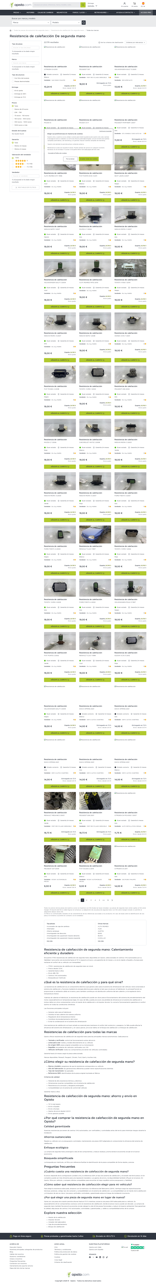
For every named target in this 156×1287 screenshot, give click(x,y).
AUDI (100, 929)
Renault (61, 1057)
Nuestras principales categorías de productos (26, 1249)
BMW (100, 933)
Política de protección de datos (65, 1252)
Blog (11, 1252)
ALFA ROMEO (103, 926)
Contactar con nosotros (18, 1263)
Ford (79, 1057)
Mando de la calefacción (57, 1217)
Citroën (74, 1057)
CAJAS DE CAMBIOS (45, 12)
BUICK (100, 936)
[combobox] (59, 4)
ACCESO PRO (146, 12)
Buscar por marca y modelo (23, 18)
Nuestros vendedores (17, 1256)
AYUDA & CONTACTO (124, 12)
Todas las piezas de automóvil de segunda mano (31, 30)
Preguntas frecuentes (17, 1261)
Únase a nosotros (16, 1259)
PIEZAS (16, 12)
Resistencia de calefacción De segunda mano (67, 30)
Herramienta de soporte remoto (21, 1266)
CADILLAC (102, 938)
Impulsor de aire (54, 1220)
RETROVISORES (100, 12)
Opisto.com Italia (95, 1247)
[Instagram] (103, 1257)
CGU (56, 1247)
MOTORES (30, 12)
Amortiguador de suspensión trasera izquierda (63, 938)
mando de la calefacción (86, 1002)
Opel (84, 1057)
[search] (83, 4)
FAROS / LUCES (79, 12)
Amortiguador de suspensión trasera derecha (63, 936)
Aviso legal (58, 1260)
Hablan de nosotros (17, 1254)
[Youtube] (97, 1257)
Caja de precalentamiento (57, 1224)
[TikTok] (107, 1257)
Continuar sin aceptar (105, 131)
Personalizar (70, 159)
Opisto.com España (96, 1249)
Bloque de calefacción (56, 1227)
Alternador (50, 929)
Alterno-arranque (53, 931)
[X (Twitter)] (93, 1257)
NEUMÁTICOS (62, 12)
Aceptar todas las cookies (89, 159)
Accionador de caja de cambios (58, 926)
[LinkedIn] (100, 1257)
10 (108, 900)
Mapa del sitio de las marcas (20, 1268)
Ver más (50, 941)
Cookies (57, 1257)
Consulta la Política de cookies (57, 153)
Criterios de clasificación (63, 1262)
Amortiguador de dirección (56, 933)
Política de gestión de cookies (65, 1254)
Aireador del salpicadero (57, 1222)
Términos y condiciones (62, 1249)
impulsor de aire (104, 1002)
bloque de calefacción (110, 1027)
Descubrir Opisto (16, 1247)
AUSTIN (101, 931)
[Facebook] (90, 1257)
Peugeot (68, 1057)
